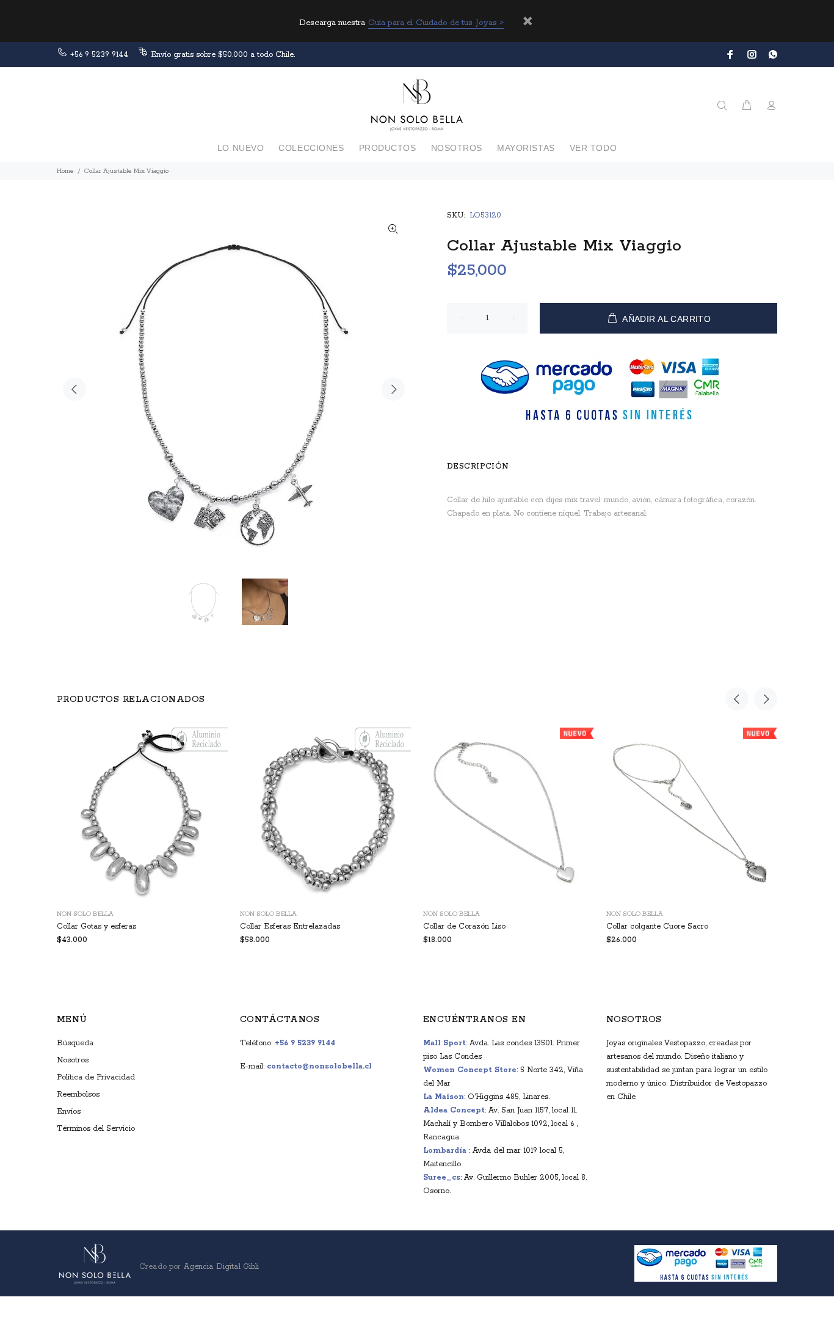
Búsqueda (75, 1043)
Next (393, 389)
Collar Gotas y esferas (96, 926)
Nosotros (73, 1060)
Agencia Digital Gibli (220, 1266)
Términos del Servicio (96, 1128)
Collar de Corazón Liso (464, 926)
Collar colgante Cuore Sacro (657, 926)
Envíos (69, 1111)
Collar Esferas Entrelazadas (290, 926)
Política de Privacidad (96, 1077)
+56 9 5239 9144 (99, 54)
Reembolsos (78, 1094)
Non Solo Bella (85, 914)
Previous (74, 389)
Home (65, 171)
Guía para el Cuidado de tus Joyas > (436, 23)
